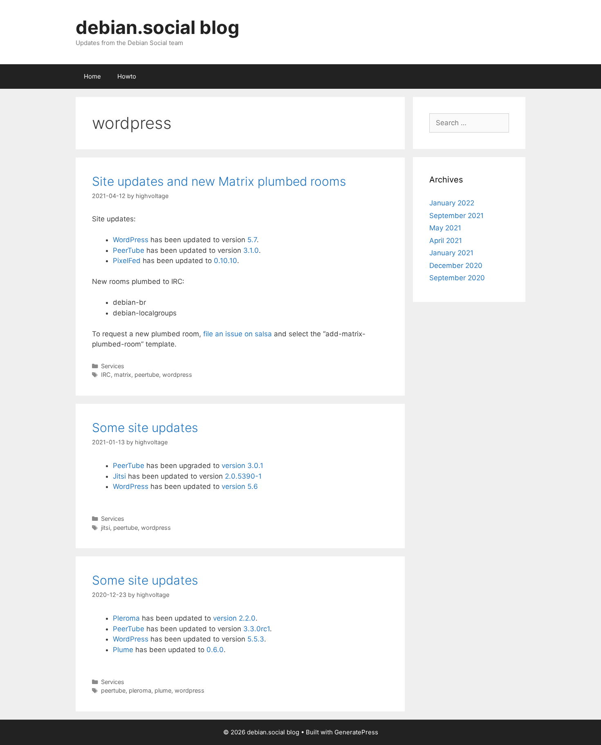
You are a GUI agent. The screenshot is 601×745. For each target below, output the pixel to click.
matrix (122, 374)
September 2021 (456, 216)
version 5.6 (240, 486)
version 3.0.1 (242, 465)
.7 (254, 240)
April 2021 (445, 240)
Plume (123, 650)
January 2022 (451, 203)
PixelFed (127, 261)
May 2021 (445, 228)
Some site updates (145, 427)
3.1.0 (251, 250)
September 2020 (457, 278)
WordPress (130, 240)
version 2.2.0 (234, 618)
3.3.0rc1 (256, 629)
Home (92, 76)
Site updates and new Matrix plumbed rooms (219, 181)
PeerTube (128, 250)
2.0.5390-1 (243, 476)
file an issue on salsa (237, 334)
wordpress (177, 374)
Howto (126, 76)
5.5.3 (255, 639)
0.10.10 (225, 261)
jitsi (105, 527)
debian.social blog (158, 27)
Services (112, 365)
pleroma (140, 690)
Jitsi (119, 476)
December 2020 (455, 265)
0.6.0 (215, 650)
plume (163, 690)
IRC (106, 374)
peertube (147, 374)
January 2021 (451, 253)
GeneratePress (356, 732)
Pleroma (126, 618)
